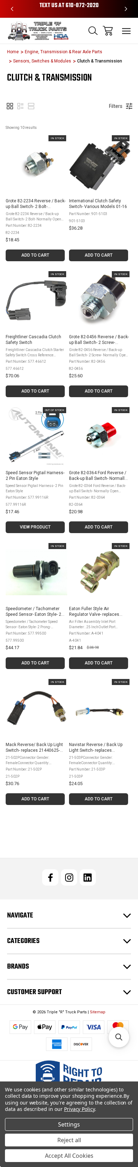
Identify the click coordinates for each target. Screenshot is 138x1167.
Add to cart (35, 255)
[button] (10, 106)
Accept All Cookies (69, 1156)
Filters (115, 106)
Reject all (69, 1140)
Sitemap (97, 1012)
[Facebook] (50, 877)
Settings (69, 1124)
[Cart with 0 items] (108, 30)
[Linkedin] (88, 877)
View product (35, 527)
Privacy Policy (79, 1109)
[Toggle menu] (126, 30)
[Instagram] (69, 877)
